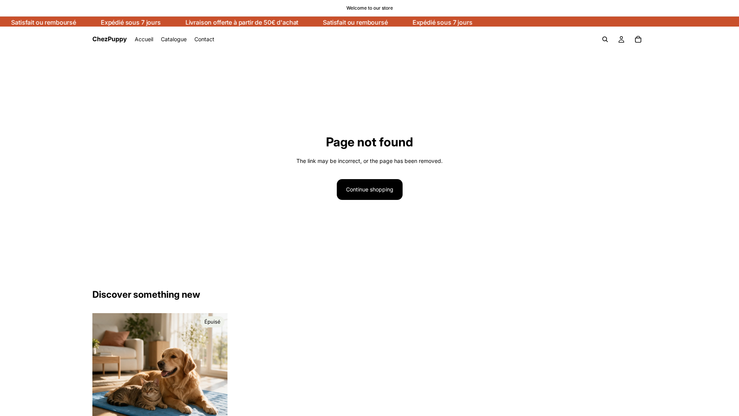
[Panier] (638, 39)
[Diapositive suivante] (215, 380)
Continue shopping (369, 189)
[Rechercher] (605, 39)
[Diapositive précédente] (103, 380)
